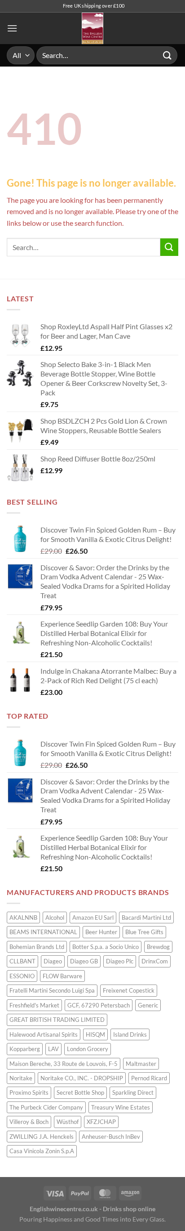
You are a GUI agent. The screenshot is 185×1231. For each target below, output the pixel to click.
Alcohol (54, 917)
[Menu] (12, 28)
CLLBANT (22, 961)
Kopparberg (24, 1048)
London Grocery (87, 1048)
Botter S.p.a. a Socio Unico (105, 946)
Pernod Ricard (149, 1078)
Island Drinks (130, 1034)
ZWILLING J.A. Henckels (41, 1136)
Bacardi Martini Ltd (146, 917)
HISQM (95, 1034)
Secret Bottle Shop (80, 1092)
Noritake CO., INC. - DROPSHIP (81, 1078)
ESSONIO (22, 976)
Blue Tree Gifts (144, 932)
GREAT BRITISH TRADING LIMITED (57, 1019)
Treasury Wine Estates (120, 1107)
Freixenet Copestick (128, 990)
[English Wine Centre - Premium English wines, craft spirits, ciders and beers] (92, 28)
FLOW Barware (62, 976)
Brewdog (158, 946)
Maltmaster (141, 1063)
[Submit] (167, 55)
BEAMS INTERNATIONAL (43, 932)
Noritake (20, 1078)
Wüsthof (68, 1121)
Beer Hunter (101, 932)
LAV (53, 1048)
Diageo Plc (119, 961)
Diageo (53, 961)
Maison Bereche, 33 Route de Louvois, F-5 (63, 1063)
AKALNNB (23, 917)
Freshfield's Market (34, 1005)
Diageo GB (84, 961)
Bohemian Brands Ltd (36, 946)
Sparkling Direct (133, 1092)
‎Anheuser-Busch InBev (111, 1136)
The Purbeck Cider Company (46, 1107)
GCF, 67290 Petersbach (98, 1005)
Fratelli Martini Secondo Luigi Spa (52, 990)
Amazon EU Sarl (93, 917)
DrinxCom (154, 961)
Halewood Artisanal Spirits (43, 1034)
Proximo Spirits (28, 1092)
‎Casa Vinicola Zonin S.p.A (41, 1151)
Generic (148, 1005)
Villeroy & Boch (28, 1121)
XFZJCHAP (101, 1121)
